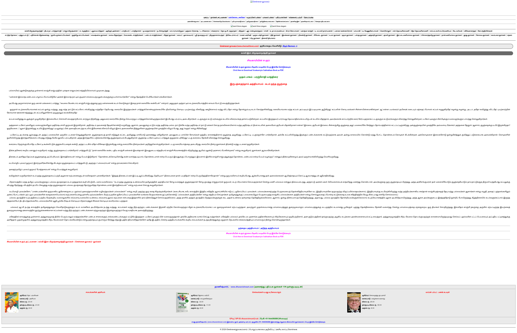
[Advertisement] (258, 263)
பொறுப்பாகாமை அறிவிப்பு (261, 330)
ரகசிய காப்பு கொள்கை (286, 330)
